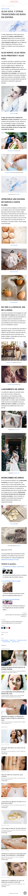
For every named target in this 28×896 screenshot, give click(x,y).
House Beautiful (15, 245)
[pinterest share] (9, 628)
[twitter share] (4, 628)
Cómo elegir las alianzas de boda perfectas (13, 828)
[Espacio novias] (14, 2)
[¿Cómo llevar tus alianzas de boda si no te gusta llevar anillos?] (14, 790)
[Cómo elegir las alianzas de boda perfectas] (14, 817)
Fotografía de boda (11, 384)
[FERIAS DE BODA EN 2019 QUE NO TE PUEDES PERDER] (14, 658)
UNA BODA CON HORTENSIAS (11, 599)
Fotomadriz (18, 545)
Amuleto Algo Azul (11, 150)
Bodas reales (12, 640)
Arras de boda (12, 523)
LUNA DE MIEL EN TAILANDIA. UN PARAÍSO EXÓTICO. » (16, 615)
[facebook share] (2, 628)
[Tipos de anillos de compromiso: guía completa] (14, 763)
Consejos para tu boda (22, 640)
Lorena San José (16, 429)
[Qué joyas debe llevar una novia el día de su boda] (14, 736)
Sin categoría (4, 798)
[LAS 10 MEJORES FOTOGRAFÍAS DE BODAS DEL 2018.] (14, 682)
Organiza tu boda (5, 8)
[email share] (7, 628)
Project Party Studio (14, 271)
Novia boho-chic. (10, 362)
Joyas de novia (12, 113)
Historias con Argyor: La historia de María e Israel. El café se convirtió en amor (12, 718)
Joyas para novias (15, 641)
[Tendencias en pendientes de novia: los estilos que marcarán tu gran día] (14, 869)
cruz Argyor (17, 194)
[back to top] (25, 893)
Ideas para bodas (6, 641)
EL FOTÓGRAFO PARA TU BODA (12, 581)
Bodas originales (4, 640)
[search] (26, 2)
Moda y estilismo (5, 744)
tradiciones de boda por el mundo (10, 559)
